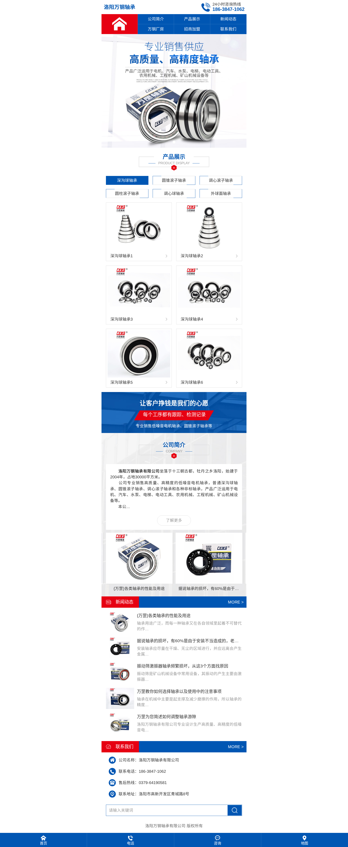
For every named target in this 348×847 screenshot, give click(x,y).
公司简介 (156, 19)
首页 (43, 843)
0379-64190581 (153, 782)
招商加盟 (192, 29)
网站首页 (120, 24)
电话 (130, 843)
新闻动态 (228, 19)
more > (236, 602)
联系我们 (228, 29)
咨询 (217, 843)
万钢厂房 (156, 29)
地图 (304, 843)
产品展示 (192, 19)
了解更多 (174, 520)
